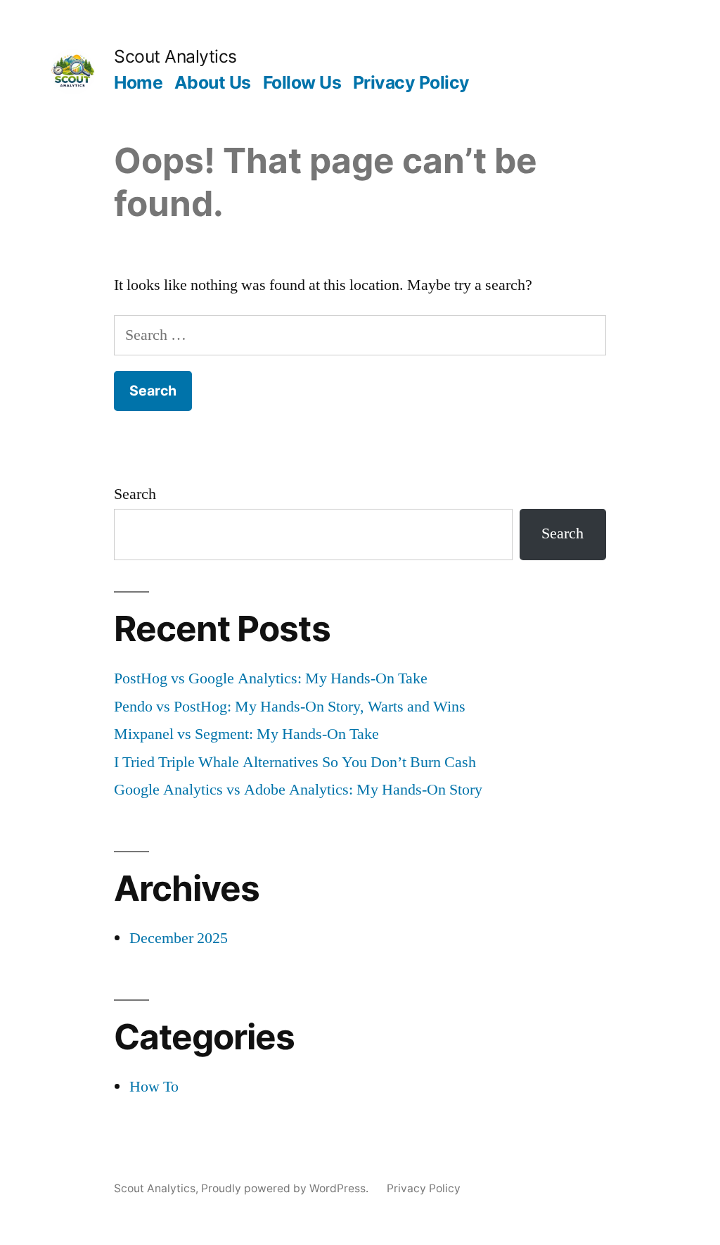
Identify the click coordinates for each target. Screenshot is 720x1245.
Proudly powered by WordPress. (286, 1188)
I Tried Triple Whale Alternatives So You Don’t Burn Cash (295, 762)
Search (135, 494)
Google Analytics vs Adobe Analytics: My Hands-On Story (298, 790)
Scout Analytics (175, 56)
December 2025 (178, 938)
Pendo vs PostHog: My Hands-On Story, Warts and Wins (289, 706)
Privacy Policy (411, 82)
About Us (212, 82)
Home (138, 82)
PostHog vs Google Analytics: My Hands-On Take (271, 678)
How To (154, 1087)
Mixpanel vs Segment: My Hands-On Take (246, 734)
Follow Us (302, 82)
